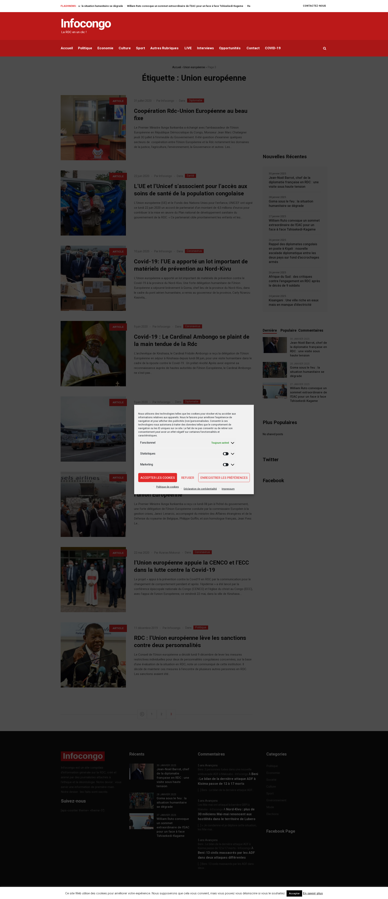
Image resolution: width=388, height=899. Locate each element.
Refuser (187, 477)
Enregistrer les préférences (224, 477)
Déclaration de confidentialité (200, 489)
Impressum (228, 489)
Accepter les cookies (157, 477)
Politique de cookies (167, 487)
